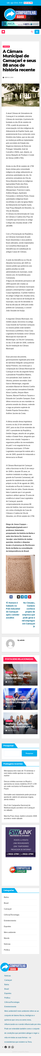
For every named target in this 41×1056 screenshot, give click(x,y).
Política (7, 950)
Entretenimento (10, 921)
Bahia (6, 897)
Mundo (6, 938)
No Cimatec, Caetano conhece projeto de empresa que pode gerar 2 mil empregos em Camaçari (28, 613)
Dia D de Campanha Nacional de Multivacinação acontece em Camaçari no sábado (19, 807)
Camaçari (6, 46)
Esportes (7, 926)
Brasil (6, 903)
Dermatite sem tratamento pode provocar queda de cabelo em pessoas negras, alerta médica (20, 797)
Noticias (7, 944)
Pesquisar (8, 745)
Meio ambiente (10, 932)
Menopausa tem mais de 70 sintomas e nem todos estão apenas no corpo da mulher (19, 773)
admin (22, 640)
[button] (32, 32)
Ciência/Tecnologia (11, 915)
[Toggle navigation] (37, 32)
